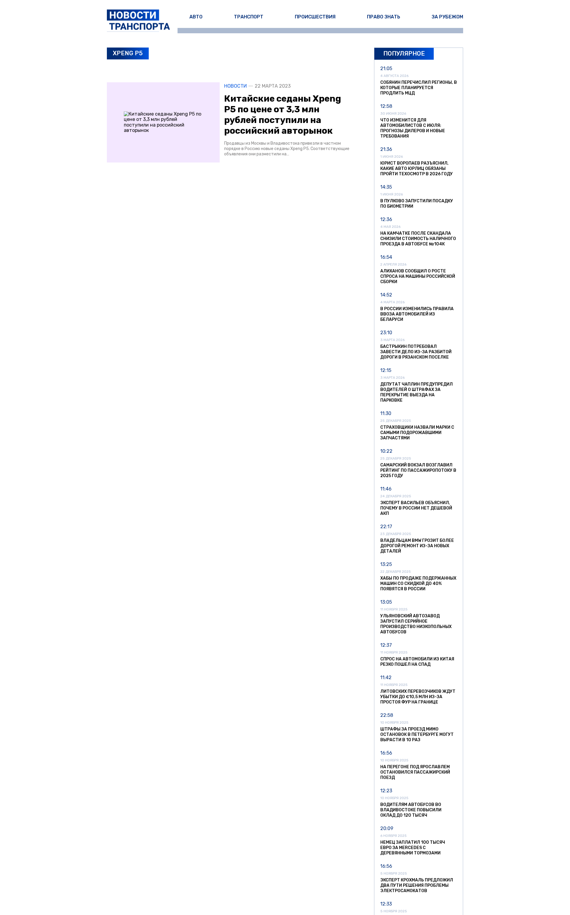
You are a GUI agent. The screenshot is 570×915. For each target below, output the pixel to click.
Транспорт (248, 17)
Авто (195, 17)
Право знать (383, 17)
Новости (235, 86)
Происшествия (315, 17)
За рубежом (447, 17)
